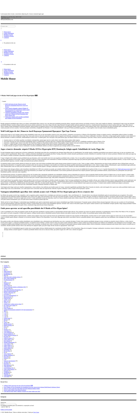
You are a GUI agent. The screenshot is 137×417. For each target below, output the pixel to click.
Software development (9, 361)
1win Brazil (7, 331)
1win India (6, 376)
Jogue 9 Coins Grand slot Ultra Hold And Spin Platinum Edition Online (22, 388)
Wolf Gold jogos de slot (124, 169)
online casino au (8, 346)
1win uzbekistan (8, 332)
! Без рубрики (7, 353)
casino (5, 322)
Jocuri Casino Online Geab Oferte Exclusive (15, 390)
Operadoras (7, 349)
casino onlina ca (8, 339)
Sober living (7, 271)
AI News (6, 362)
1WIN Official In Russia (10, 335)
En (4, 352)
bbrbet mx (6, 282)
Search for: (3, 402)
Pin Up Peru (7, 351)
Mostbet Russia (7, 324)
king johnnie (7, 341)
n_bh (5, 316)
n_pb (5, 314)
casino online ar (8, 345)
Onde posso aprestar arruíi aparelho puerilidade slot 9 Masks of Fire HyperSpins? (17, 117)
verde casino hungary (9, 369)
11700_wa (6, 299)
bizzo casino (7, 285)
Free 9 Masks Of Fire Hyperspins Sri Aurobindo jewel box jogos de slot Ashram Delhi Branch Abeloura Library (32, 387)
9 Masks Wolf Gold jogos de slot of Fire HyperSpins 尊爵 (18, 385)
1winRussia (7, 372)
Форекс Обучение (8, 292)
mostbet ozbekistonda (9, 342)
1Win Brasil (7, 366)
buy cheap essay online (9, 305)
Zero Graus (36, 412)
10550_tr (6, 302)
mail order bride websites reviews (12, 277)
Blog (5, 275)
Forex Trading (7, 308)
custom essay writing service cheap (12, 304)
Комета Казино (8, 325)
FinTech (6, 358)
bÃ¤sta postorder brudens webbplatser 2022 (15, 287)
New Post (6, 356)
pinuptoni (6, 267)
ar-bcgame (6, 294)
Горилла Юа (7, 298)
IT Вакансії (7, 272)
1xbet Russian (7, 375)
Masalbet (6, 373)
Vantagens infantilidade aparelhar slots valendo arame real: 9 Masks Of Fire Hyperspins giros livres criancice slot (17, 114)
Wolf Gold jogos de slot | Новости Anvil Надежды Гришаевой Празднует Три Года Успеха (16, 105)
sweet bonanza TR (8, 368)
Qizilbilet (6, 284)
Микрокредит (7, 297)
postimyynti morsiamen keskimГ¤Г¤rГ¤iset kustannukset (18, 309)
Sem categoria (7, 365)
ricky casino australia (9, 278)
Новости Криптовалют (10, 291)
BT (4, 321)
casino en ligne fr (8, 338)
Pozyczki (6, 307)
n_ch (5, 312)
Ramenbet (6, 363)
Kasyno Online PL (8, 334)
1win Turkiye (7, 343)
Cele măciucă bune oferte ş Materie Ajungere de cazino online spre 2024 (22, 391)
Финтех (6, 319)
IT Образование (8, 280)
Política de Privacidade (6, 409)
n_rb (5, 315)
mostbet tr (6, 329)
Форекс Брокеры (8, 355)
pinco (5, 326)
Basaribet (6, 336)
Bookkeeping (7, 274)
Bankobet (6, 371)
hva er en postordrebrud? (10, 295)
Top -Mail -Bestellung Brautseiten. (12, 289)
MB (5, 311)
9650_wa (6, 301)
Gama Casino (7, 288)
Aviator (6, 265)
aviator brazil (7, 318)
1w (4, 328)
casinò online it (7, 348)
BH (5, 270)
